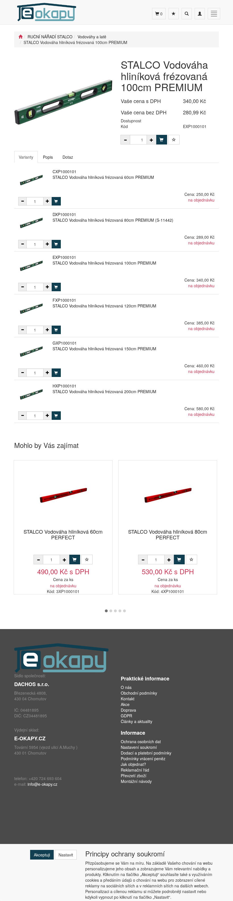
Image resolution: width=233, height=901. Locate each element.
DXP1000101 (64, 214)
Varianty (26, 157)
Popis (48, 157)
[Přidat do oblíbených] (174, 139)
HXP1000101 (64, 386)
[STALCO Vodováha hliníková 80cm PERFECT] (167, 495)
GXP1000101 (65, 343)
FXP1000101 (64, 300)
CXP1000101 (64, 171)
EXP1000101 (64, 257)
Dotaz (68, 157)
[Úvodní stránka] (20, 36)
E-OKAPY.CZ (29, 738)
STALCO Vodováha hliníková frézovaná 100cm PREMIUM (104, 263)
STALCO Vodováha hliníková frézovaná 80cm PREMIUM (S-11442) (113, 220)
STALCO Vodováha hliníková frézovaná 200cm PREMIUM (104, 391)
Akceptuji (42, 855)
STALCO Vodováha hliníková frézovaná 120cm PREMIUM (104, 306)
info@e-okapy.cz (42, 784)
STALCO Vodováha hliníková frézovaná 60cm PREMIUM (103, 177)
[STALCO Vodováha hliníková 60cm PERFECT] (63, 495)
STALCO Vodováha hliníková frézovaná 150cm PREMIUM (104, 348)
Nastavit (66, 855)
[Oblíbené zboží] (173, 13)
